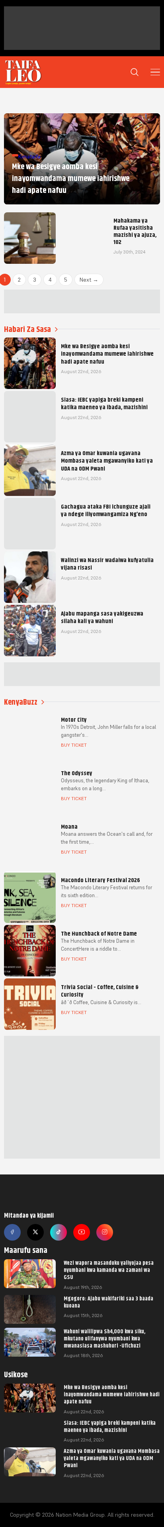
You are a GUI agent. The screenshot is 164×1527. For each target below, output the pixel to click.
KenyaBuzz (20, 702)
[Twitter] (35, 1232)
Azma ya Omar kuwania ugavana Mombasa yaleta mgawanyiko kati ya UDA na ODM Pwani (112, 1458)
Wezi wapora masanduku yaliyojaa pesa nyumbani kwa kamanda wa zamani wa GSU (109, 1270)
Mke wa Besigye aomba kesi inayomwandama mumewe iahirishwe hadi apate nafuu (112, 1394)
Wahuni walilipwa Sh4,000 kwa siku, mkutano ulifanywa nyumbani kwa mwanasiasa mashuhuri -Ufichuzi (104, 1338)
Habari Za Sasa (27, 329)
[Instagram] (104, 1232)
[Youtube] (81, 1232)
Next (89, 279)
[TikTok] (58, 1232)
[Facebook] (12, 1232)
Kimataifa (29, 156)
